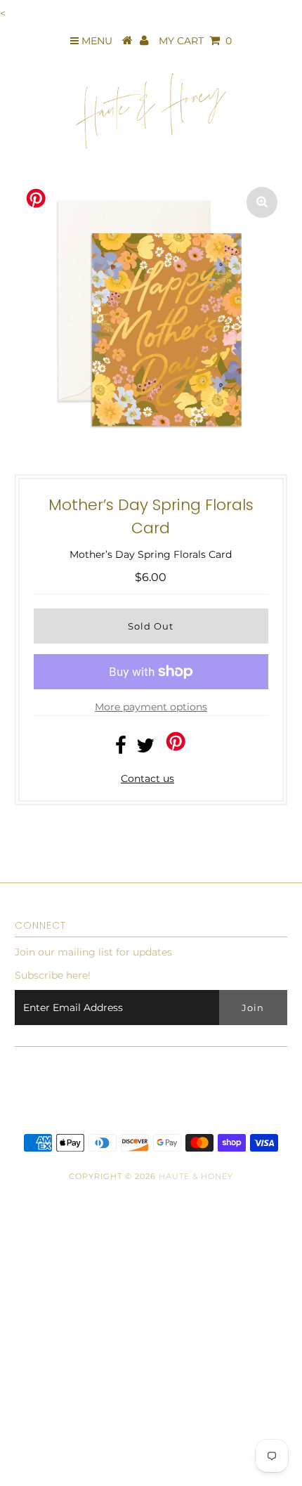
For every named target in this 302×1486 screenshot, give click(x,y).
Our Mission (36, 1351)
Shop (19, 1262)
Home (22, 1292)
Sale (17, 1441)
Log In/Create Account (75, 1471)
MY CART (195, 40)
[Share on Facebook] (120, 749)
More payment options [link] (151, 706)
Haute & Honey (196, 1176)
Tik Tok (24, 1411)
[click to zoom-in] (262, 202)
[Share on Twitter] (145, 749)
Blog (19, 1321)
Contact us (147, 778)
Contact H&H (39, 1381)
